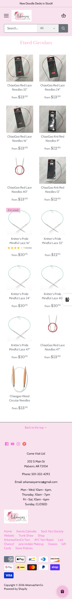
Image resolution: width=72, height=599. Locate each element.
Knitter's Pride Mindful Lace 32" (52, 241)
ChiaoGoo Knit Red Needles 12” (52, 190)
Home (8, 531)
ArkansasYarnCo (34, 585)
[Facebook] (6, 444)
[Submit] (63, 28)
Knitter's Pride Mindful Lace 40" (52, 296)
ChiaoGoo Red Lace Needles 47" (52, 347)
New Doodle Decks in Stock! (36, 3)
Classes (52, 544)
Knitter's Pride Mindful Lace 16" (19, 241)
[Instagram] (18, 444)
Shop (41, 535)
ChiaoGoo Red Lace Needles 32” (19, 87)
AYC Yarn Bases (44, 540)
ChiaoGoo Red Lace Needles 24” (52, 87)
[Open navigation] (6, 15)
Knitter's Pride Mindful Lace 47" (19, 347)
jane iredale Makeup (31, 544)
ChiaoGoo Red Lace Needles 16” (19, 139)
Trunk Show (26, 535)
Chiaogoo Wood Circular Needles (19, 398)
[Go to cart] (63, 15)
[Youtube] (12, 444)
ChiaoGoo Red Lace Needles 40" (19, 190)
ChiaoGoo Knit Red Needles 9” (52, 139)
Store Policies (24, 548)
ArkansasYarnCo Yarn (17, 540)
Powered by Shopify (15, 588)
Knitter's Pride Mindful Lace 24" (19, 296)
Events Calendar (26, 531)
